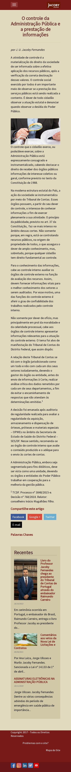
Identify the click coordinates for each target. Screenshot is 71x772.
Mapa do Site (53, 750)
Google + (34, 517)
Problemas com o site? (36, 743)
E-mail (16, 525)
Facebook (18, 517)
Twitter (50, 517)
